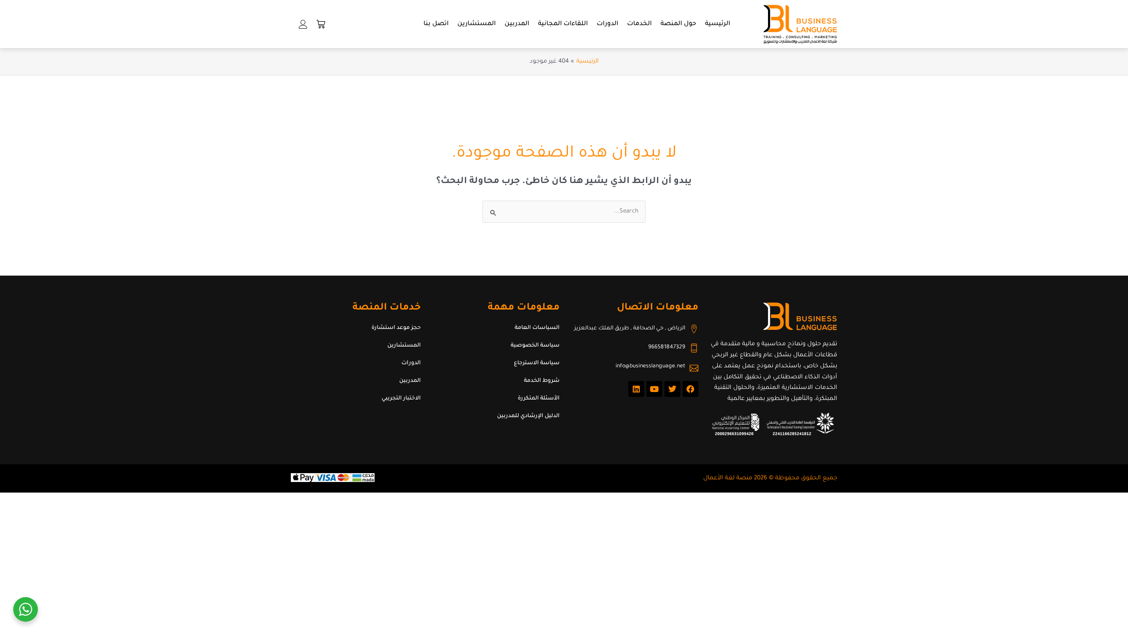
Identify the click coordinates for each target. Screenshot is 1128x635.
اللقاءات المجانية (563, 24)
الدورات (607, 24)
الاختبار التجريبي (401, 399)
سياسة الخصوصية (535, 346)
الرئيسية (717, 24)
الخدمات (639, 24)
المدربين (517, 24)
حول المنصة (678, 24)
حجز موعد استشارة (396, 328)
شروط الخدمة (542, 381)
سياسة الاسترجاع (537, 363)
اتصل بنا (436, 24)
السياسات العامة (537, 328)
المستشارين (476, 24)
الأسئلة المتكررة (539, 399)
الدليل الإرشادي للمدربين (528, 416)
